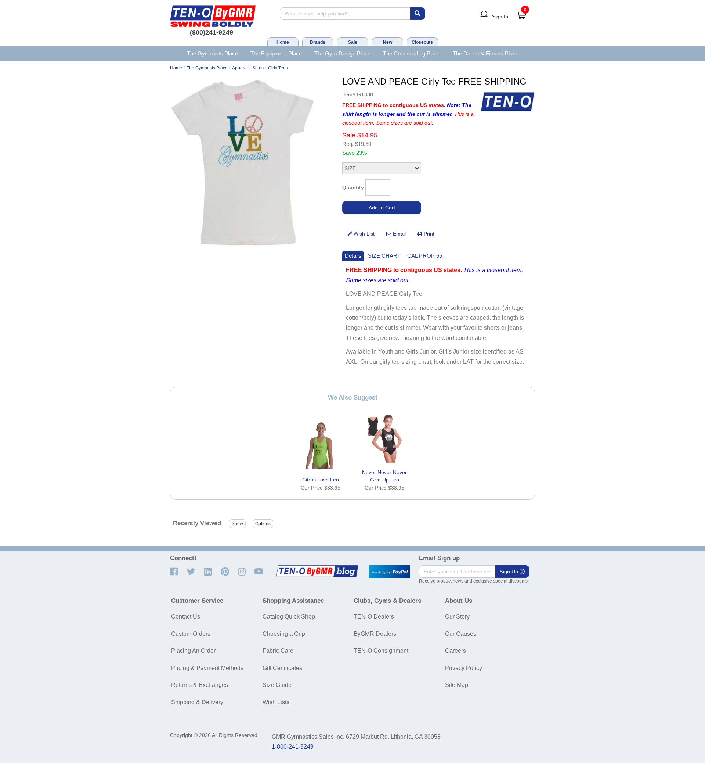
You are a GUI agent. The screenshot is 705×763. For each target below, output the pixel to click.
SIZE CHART (384, 255)
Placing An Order (193, 651)
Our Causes (460, 634)
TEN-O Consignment (381, 651)
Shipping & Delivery (197, 702)
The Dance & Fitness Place (485, 53)
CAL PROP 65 (424, 255)
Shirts (258, 68)
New (387, 42)
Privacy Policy (463, 668)
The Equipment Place (276, 53)
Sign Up (510, 571)
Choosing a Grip (284, 634)
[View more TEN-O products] (507, 102)
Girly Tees (278, 68)
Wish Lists (276, 702)
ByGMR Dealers (375, 634)
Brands (317, 42)
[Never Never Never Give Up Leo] (384, 438)
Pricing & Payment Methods (207, 668)
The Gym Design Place (342, 53)
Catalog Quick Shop (289, 616)
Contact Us (185, 616)
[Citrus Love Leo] (320, 446)
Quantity (353, 187)
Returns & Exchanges (199, 685)
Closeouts (422, 42)
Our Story (457, 616)
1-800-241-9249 (293, 747)
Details (353, 255)
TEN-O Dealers (374, 616)
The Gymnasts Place (212, 53)
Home (282, 42)
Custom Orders (190, 634)
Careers (455, 651)
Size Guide (277, 685)
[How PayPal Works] (389, 571)
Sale (352, 42)
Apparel (240, 68)
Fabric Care (278, 651)
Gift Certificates (282, 668)
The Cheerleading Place (411, 53)
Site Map (456, 685)
